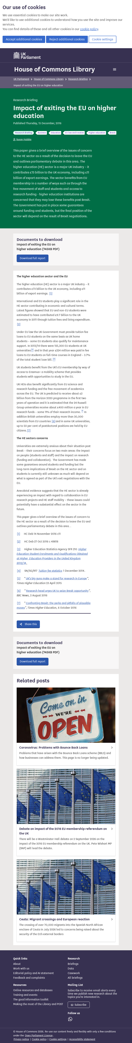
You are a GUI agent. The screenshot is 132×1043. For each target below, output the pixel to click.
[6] (53, 421)
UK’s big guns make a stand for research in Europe (56, 578)
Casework (74, 973)
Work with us (21, 968)
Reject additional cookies (67, 39)
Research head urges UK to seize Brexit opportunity (57, 590)
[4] (19, 570)
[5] (18, 578)
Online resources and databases (32, 990)
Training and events (25, 994)
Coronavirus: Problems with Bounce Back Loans (53, 747)
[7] (29, 430)
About (17, 964)
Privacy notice (21, 1039)
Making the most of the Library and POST (38, 1004)
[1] (50, 293)
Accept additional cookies (24, 39)
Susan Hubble (23, 139)
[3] (18, 549)
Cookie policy (39, 1039)
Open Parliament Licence (39, 1035)
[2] (18, 324)
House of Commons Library (54, 69)
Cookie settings (102, 39)
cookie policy (89, 29)
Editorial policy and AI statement (33, 973)
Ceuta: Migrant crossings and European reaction (54, 919)
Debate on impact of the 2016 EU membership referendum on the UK (63, 831)
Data (71, 968)
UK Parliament (21, 79)
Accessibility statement (82, 1039)
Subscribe (80, 1004)
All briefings (75, 977)
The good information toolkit (30, 999)
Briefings (73, 964)
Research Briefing (78, 79)
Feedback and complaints (29, 977)
